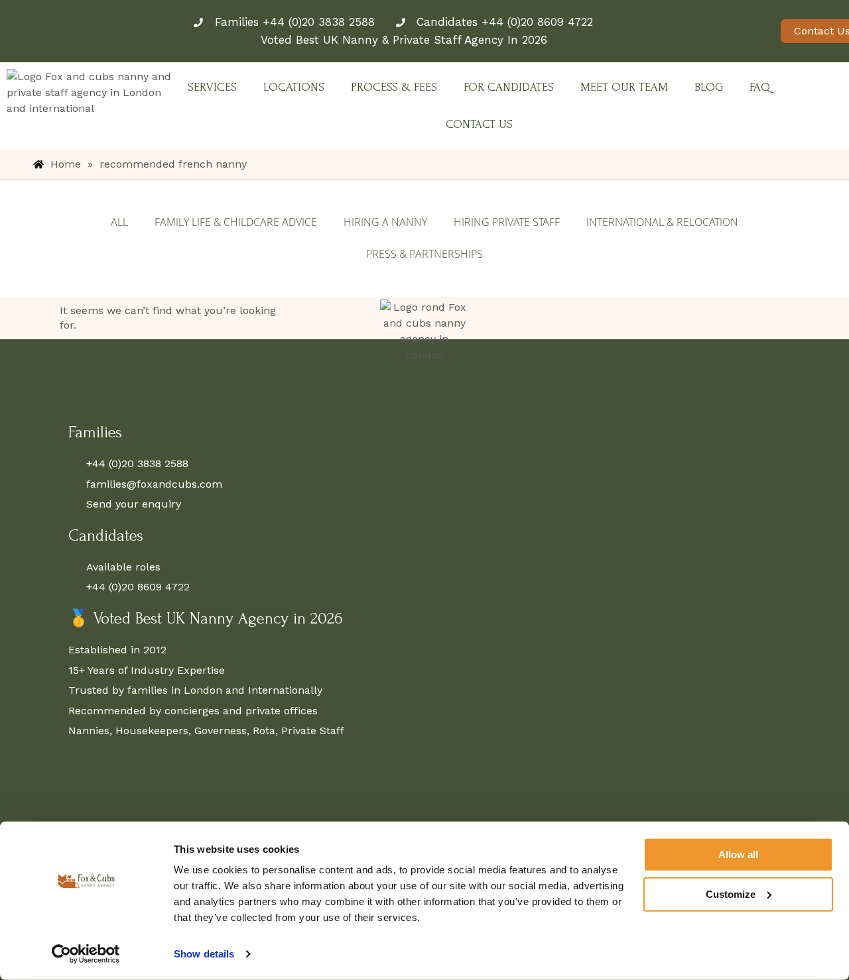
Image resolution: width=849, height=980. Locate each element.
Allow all (738, 854)
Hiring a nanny (385, 222)
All (119, 222)
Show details (204, 953)
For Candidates (509, 87)
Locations (293, 87)
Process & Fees (394, 87)
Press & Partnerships (424, 253)
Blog (708, 87)
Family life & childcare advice (236, 222)
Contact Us (479, 124)
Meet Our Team (624, 87)
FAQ (760, 87)
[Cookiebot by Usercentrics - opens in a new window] (86, 954)
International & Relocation (662, 222)
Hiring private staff (507, 222)
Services (212, 87)
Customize (730, 893)
